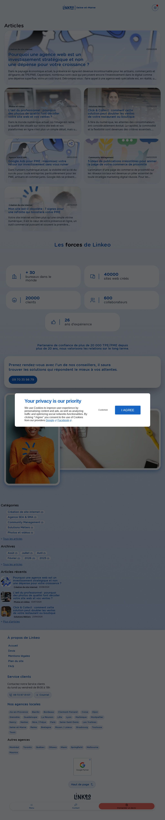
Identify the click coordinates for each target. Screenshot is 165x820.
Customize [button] (103, 410)
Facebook (63, 420)
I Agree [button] (127, 410)
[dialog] (82, 410)
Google (50, 420)
